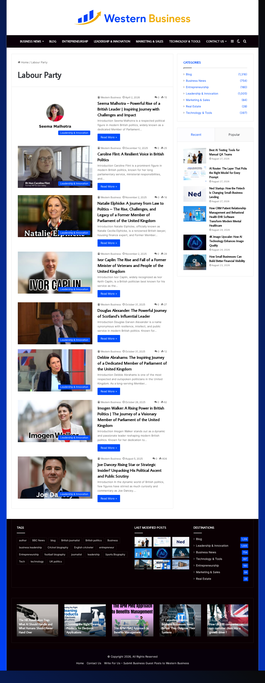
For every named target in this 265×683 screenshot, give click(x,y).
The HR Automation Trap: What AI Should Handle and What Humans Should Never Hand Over (36, 626)
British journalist (70, 540)
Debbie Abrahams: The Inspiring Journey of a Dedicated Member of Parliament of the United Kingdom (132, 362)
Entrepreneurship (75, 41)
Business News (30, 41)
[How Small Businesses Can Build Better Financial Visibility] (194, 262)
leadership (94, 554)
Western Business (111, 97)
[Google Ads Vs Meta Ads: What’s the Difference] (162, 564)
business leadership (30, 547)
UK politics (55, 561)
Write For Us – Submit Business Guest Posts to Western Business (146, 663)
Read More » (109, 137)
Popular (234, 135)
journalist (76, 554)
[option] (37, 620)
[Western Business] (132, 17)
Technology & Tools (184, 41)
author (22, 540)
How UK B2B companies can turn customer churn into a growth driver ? (226, 628)
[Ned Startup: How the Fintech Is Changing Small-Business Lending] (194, 194)
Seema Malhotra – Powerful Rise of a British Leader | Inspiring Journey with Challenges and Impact (129, 108)
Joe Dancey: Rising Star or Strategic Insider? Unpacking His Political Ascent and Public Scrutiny (129, 470)
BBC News (38, 540)
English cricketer (83, 547)
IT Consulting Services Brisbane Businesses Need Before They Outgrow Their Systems (178, 626)
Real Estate (193, 106)
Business (112, 540)
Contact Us (215, 41)
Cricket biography (58, 547)
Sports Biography (115, 554)
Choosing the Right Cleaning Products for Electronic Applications (83, 628)
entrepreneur (106, 547)
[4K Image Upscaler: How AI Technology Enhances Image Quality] (194, 242)
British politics (94, 540)
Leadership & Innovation (112, 41)
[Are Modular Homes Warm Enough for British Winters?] (180, 564)
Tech (22, 561)
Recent (196, 135)
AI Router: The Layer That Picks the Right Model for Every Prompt (228, 173)
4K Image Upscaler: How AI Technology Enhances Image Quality (226, 241)
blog (53, 540)
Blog (52, 41)
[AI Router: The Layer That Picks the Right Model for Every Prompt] (194, 174)
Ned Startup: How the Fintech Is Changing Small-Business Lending (227, 192)
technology (37, 561)
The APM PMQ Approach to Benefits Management (131, 630)
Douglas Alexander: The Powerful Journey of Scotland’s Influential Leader (132, 313)
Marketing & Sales (149, 41)
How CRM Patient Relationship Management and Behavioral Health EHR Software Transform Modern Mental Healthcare (227, 216)
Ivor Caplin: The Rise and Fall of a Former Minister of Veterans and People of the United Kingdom (132, 265)
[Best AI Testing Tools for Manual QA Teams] (194, 155)
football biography (55, 554)
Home (24, 62)
